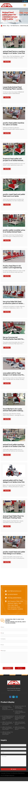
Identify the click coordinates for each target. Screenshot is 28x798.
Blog (8, 25)
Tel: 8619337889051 (13, 594)
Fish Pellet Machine (15, 25)
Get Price (7, 61)
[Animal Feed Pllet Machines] (13, 684)
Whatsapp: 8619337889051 (14, 597)
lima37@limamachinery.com (14, 591)
